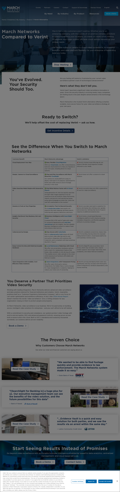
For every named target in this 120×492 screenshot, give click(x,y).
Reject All (91, 481)
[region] (60, 481)
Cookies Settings (77, 481)
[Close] (117, 481)
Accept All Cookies (105, 481)
